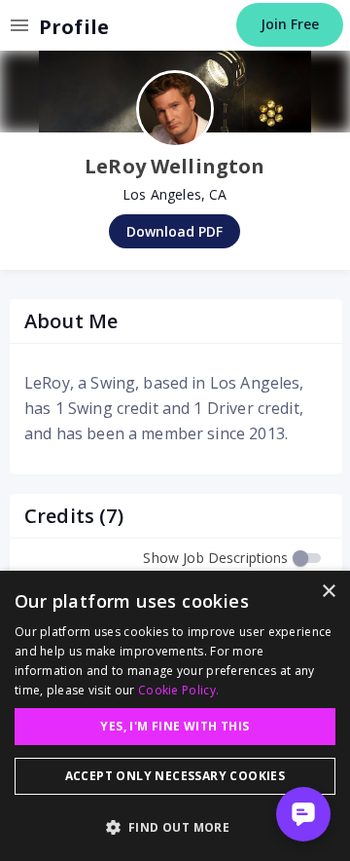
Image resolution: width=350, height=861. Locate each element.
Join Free (290, 24)
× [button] (328, 591)
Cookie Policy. (178, 690)
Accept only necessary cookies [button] (175, 775)
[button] (175, 827)
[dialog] (175, 716)
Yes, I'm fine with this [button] (174, 726)
